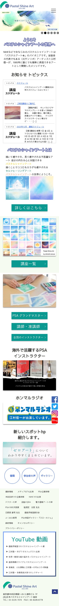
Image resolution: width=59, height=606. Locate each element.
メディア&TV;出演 (26, 491)
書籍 (12, 475)
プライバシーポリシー (14, 528)
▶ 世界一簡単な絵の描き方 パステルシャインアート (28, 557)
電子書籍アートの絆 (44, 502)
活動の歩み (26, 502)
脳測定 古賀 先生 (31, 507)
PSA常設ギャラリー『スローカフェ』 (37, 517)
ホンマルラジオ (29, 397)
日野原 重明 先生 (12, 512)
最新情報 (9, 491)
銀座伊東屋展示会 (32, 512)
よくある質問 (11, 517)
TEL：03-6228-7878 (12, 599)
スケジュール (22, 83)
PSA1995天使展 (12, 507)
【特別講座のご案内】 (26, 103)
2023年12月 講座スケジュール (30, 126)
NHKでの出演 (35, 497)
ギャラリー (47, 475)
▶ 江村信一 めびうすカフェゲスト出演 (22, 551)
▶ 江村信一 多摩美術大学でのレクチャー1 (24, 572)
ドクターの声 (11, 502)
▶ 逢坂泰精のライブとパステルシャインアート (26, 562)
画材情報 (9, 523)
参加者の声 (29, 475)
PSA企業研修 (43, 491)
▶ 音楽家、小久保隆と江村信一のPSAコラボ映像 (27, 567)
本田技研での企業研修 (14, 497)
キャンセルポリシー (26, 523)
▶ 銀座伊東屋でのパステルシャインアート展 (25, 546)
